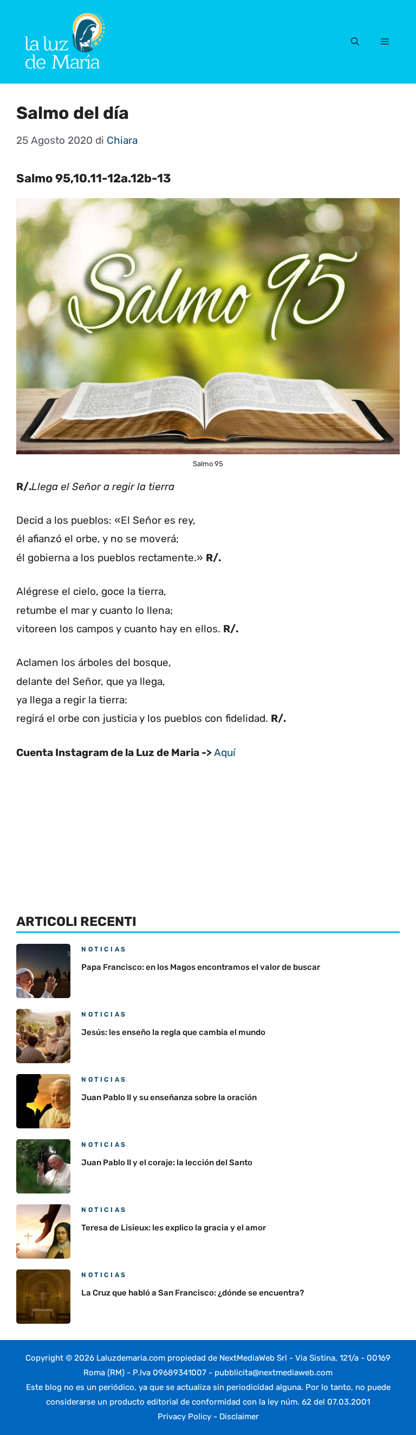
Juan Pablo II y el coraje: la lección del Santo (166, 1162)
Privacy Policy (184, 1416)
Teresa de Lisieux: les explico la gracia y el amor (173, 1228)
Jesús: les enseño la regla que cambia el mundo (173, 1032)
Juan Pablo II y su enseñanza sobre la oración (169, 1097)
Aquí (225, 752)
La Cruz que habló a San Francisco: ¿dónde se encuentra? (192, 1293)
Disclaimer (239, 1416)
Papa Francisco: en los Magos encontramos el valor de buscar (200, 967)
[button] (355, 42)
